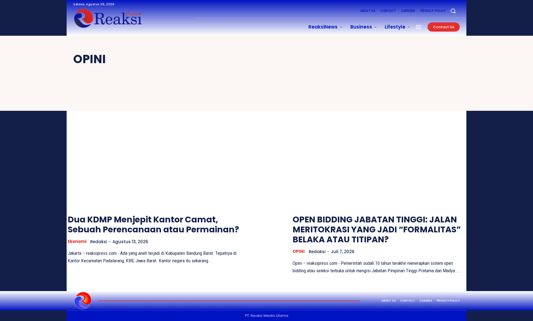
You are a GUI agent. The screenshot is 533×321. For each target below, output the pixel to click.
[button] (453, 10)
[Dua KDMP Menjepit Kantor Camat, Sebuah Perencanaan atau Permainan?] (154, 145)
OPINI (299, 251)
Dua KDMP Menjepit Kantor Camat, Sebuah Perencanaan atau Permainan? (153, 224)
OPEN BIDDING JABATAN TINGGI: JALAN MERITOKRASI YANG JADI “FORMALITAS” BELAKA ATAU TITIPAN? (377, 229)
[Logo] (83, 300)
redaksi (98, 242)
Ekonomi (77, 241)
